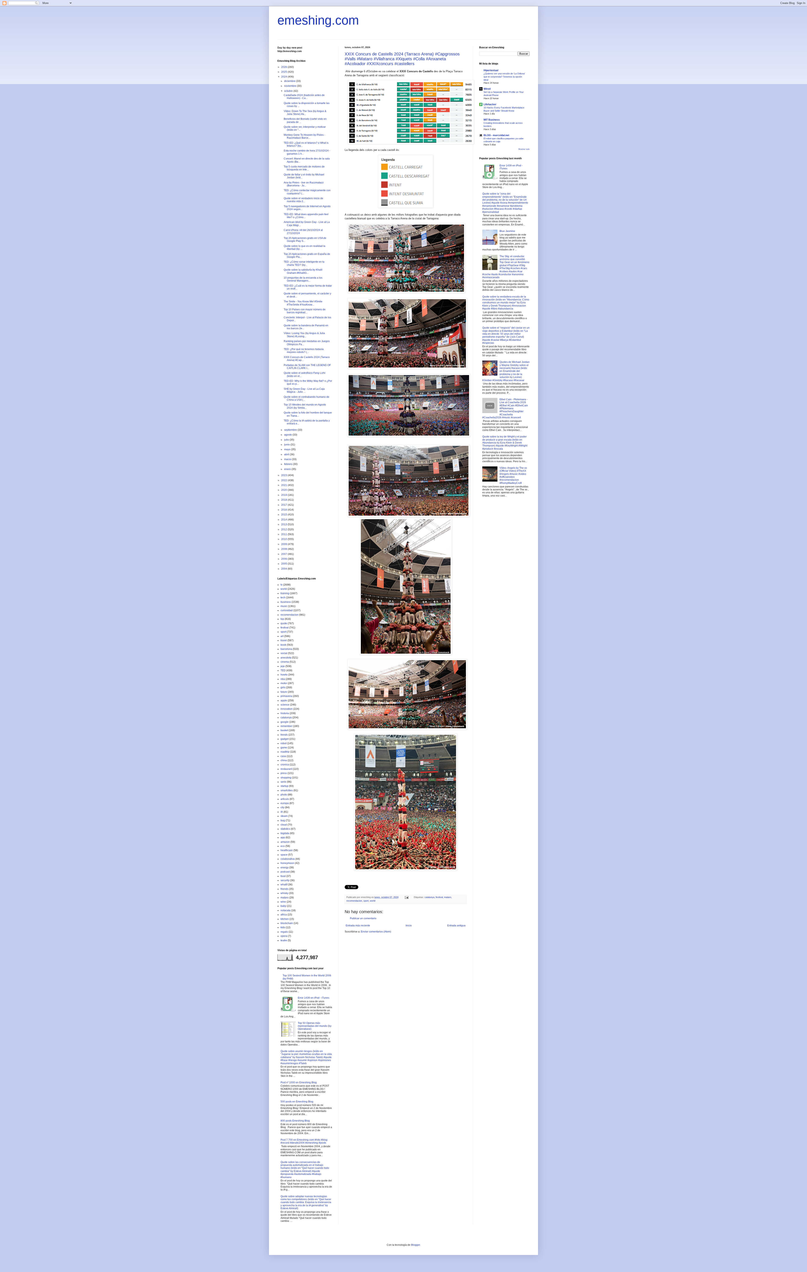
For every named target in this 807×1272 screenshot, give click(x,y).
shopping (286, 777)
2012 (284, 529)
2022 (284, 480)
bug (283, 820)
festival (439, 897)
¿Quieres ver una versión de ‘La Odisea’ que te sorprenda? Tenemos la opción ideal (504, 76)
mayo (287, 449)
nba (283, 679)
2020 (284, 490)
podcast (285, 871)
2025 (284, 71)
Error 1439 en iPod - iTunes (313, 997)
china (284, 760)
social (284, 653)
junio (287, 444)
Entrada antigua (456, 925)
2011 (284, 534)
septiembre (291, 429)
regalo (284, 931)
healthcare (287, 850)
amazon (285, 841)
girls (283, 687)
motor (284, 683)
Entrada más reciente (358, 925)
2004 (284, 568)
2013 (284, 524)
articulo (285, 799)
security (285, 880)
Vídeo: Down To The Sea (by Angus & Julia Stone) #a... (305, 113)
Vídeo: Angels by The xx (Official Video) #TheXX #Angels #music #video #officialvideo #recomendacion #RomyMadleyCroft (513, 475)
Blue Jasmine (507, 231)
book (283, 644)
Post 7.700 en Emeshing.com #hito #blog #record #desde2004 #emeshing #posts (304, 1141)
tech (283, 597)
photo (284, 794)
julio (287, 439)
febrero (288, 464)
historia (285, 713)
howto (284, 674)
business (286, 601)
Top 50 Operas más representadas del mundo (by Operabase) (314, 1026)
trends (284, 734)
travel (284, 640)
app (283, 837)
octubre (288, 91)
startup (284, 786)
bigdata (285, 833)
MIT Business (492, 119)
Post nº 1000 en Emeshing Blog (299, 1082)
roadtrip (285, 751)
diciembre (290, 81)
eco (283, 846)
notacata (285, 910)
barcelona (286, 649)
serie (283, 781)
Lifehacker (490, 104)
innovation (287, 708)
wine (283, 901)
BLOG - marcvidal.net (496, 135)
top (282, 619)
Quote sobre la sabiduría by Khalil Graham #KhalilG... (303, 271)
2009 (284, 544)
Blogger (415, 1244)
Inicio (409, 925)
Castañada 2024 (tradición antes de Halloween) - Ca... (304, 97)
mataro (447, 897)
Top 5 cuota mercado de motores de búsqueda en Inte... (304, 168)
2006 (284, 558)
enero (287, 469)
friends (284, 889)
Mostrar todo (524, 149)
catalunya (429, 897)
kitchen (285, 919)
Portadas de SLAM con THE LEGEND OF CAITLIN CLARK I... (307, 367)
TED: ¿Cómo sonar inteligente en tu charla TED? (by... (304, 263)
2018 (284, 499)
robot (283, 743)
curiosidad (287, 610)
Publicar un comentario (363, 918)
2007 (284, 554)
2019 (284, 495)
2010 (284, 539)
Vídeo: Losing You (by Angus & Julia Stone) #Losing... (304, 335)
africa (284, 914)
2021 (284, 485)
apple (284, 700)
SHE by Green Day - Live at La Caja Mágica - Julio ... (304, 390)
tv (281, 584)
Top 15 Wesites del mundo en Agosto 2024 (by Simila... (305, 406)
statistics (285, 828)
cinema (285, 661)
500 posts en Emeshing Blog (297, 1101)
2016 (284, 509)
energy (285, 867)
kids (283, 927)
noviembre (290, 85)
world (372, 900)
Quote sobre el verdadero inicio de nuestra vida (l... (303, 200)
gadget (285, 738)
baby (283, 906)
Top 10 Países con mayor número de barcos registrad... (305, 311)
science (285, 704)
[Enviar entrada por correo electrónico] (406, 897)
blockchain (287, 923)
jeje (283, 666)
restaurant (286, 769)
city (282, 807)
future (284, 691)
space (284, 854)
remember (286, 726)
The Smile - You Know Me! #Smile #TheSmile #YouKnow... (303, 303)
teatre (284, 940)
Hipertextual (491, 70)
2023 (284, 475)
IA (282, 811)
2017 (284, 504)
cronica (285, 764)
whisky (284, 893)
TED (283, 670)
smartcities (287, 790)
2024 (284, 76)
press (284, 773)
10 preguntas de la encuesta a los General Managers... (303, 279)
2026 (284, 67)
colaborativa (288, 858)
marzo (288, 459)
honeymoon (287, 863)
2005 (284, 563)
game (284, 747)
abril (287, 454)
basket (284, 730)
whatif (284, 884)
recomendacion (354, 900)
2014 (284, 519)
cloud (284, 824)
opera (284, 936)
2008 (284, 549)
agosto (288, 434)
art (282, 636)
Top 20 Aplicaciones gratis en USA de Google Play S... (305, 239)
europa (285, 803)
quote (284, 623)
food (283, 876)
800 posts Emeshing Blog (295, 1120)
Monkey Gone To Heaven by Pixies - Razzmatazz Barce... (304, 136)
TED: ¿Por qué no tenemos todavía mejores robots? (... (304, 351)
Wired (487, 88)
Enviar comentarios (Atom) (376, 931)
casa (283, 756)
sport (366, 900)
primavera (286, 696)
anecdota (286, 657)
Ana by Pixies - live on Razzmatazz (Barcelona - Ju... (304, 184)
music (284, 606)
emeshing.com (318, 20)
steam (284, 816)
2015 (284, 514)
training (285, 593)
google (285, 721)
